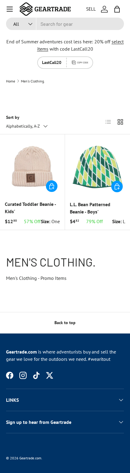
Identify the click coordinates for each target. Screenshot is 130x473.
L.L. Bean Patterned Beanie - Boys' (90, 208)
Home (10, 81)
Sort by (12, 117)
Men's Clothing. (33, 81)
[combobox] (65, 24)
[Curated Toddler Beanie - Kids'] (32, 166)
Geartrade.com (30, 458)
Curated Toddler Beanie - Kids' (30, 207)
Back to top (65, 322)
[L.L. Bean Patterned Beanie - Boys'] (97, 167)
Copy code (82, 62)
